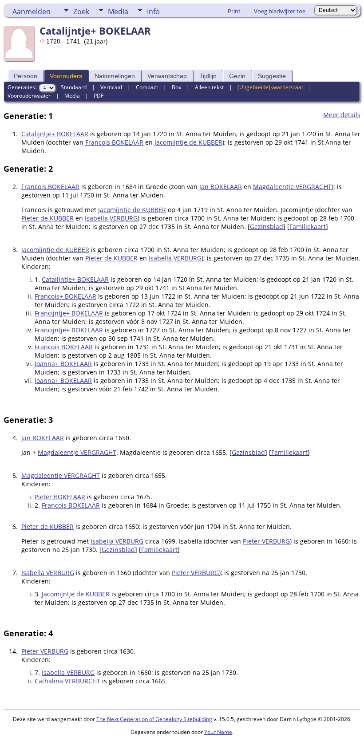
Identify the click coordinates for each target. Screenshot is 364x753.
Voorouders (66, 75)
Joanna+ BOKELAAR (63, 363)
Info (153, 11)
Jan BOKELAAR (220, 186)
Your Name (218, 732)
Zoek (81, 11)
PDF (98, 95)
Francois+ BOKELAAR (65, 296)
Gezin (237, 75)
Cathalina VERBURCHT (67, 681)
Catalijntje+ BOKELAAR (54, 134)
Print (234, 11)
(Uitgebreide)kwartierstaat (270, 87)
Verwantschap (167, 75)
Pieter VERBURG (266, 541)
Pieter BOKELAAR (60, 497)
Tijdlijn (208, 75)
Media (118, 11)
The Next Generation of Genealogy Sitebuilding (154, 719)
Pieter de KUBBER (47, 218)
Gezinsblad (266, 226)
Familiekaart (307, 226)
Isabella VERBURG (111, 218)
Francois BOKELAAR (114, 142)
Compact (147, 87)
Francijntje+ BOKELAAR (69, 313)
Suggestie (272, 75)
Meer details (341, 114)
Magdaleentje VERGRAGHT (292, 186)
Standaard (74, 87)
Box (176, 87)
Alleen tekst (209, 87)
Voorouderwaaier (29, 95)
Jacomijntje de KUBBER (188, 142)
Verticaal (111, 87)
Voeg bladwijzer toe (279, 11)
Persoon (25, 75)
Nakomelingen (115, 75)
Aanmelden (31, 11)
